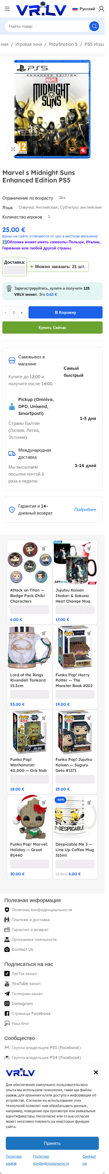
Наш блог (20, 1023)
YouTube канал (26, 983)
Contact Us (22, 949)
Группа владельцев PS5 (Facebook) (46, 1047)
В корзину (65, 312)
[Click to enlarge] (13, 149)
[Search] (94, 26)
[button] (96, 1072)
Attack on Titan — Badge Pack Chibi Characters (27, 595)
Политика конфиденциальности (42, 909)
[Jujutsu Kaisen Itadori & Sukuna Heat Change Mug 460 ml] (75, 562)
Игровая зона (28, 44)
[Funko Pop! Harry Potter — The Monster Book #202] (75, 647)
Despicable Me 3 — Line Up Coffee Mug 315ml (75, 850)
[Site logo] (41, 8)
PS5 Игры (94, 44)
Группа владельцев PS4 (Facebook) (46, 1057)
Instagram (22, 1003)
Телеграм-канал (27, 993)
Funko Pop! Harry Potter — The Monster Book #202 (74, 680)
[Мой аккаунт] (101, 9)
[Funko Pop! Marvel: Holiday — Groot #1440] (29, 817)
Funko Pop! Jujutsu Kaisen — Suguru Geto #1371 (74, 765)
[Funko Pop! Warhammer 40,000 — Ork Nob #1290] (29, 732)
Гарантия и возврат (30, 929)
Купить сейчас (52, 327)
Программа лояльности (34, 939)
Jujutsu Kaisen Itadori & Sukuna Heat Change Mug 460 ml (73, 598)
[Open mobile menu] (7, 9)
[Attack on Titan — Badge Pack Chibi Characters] (29, 562)
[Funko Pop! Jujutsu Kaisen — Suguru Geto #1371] (75, 732)
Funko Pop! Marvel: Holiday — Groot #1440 (29, 850)
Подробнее (85, 509)
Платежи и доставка (31, 919)
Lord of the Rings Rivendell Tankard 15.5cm (28, 680)
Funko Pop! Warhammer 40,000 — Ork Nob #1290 (28, 767)
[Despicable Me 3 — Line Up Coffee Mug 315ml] (75, 817)
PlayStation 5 (63, 44)
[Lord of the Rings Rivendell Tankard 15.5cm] (29, 647)
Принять (52, 1143)
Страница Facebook (31, 1013)
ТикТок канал (24, 973)
